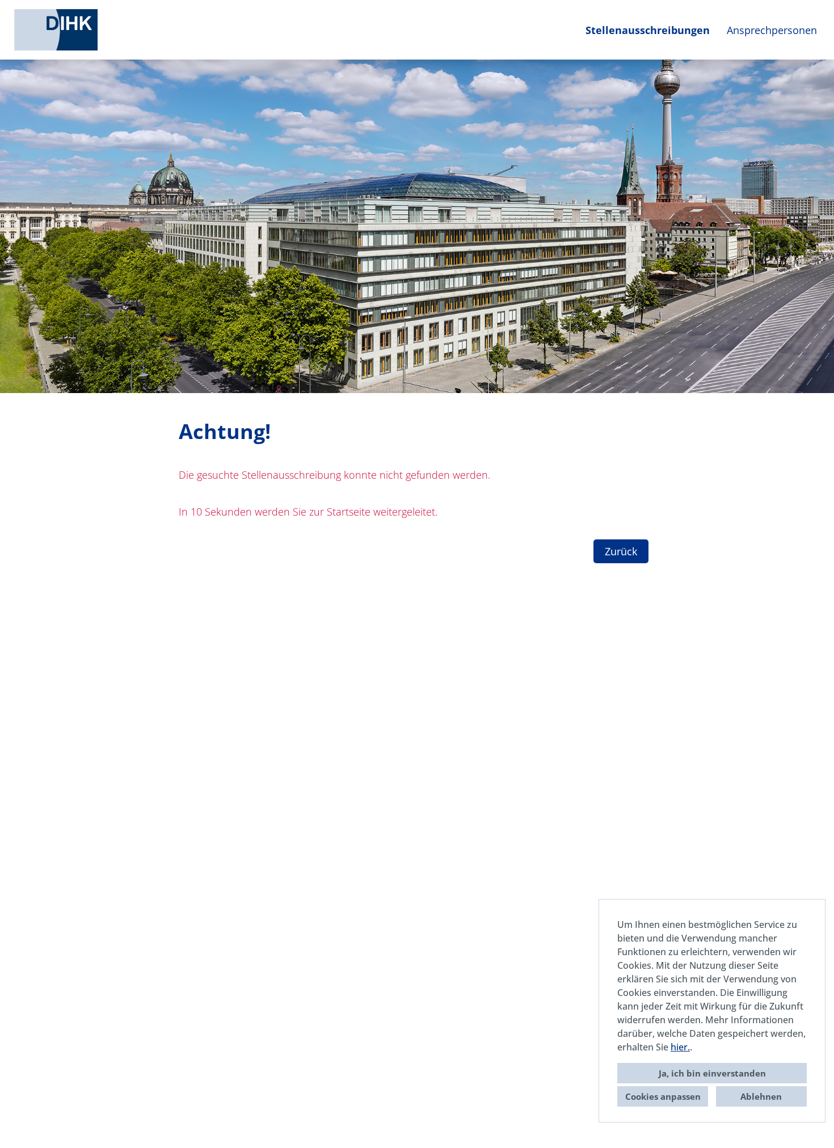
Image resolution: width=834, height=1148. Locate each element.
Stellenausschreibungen (648, 30)
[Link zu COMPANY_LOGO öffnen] (56, 30)
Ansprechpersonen (772, 30)
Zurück (621, 551)
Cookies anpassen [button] (663, 1096)
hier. (680, 1047)
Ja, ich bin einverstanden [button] (712, 1073)
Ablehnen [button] (761, 1096)
